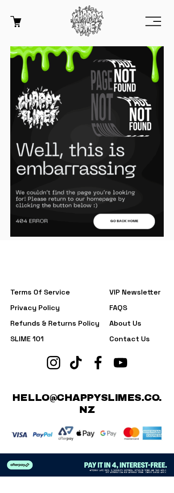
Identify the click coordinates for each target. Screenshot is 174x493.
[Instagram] (53, 363)
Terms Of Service (40, 292)
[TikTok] (76, 363)
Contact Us (129, 338)
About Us (125, 323)
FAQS (118, 307)
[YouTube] (120, 363)
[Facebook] (98, 363)
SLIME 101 (27, 338)
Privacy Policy (35, 307)
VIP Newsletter (135, 292)
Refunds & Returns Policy (54, 323)
